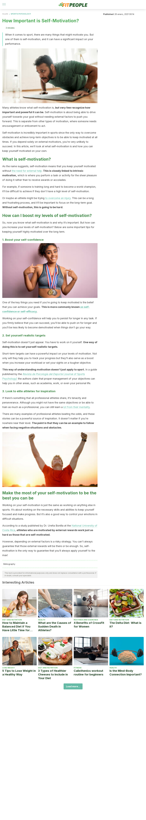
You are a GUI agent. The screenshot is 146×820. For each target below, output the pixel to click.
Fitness (77, 668)
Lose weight (8, 668)
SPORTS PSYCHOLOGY (21, 14)
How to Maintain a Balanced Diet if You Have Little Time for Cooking (16, 626)
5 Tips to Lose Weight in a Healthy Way (19, 672)
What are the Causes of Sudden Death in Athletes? (54, 626)
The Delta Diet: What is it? (125, 624)
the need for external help (27, 170)
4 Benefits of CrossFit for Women (89, 624)
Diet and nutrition (12, 620)
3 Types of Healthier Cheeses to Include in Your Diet (53, 674)
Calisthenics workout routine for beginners (88, 672)
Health (5, 14)
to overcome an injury (58, 198)
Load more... (73, 686)
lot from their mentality (76, 407)
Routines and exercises (86, 620)
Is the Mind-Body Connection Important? (126, 672)
